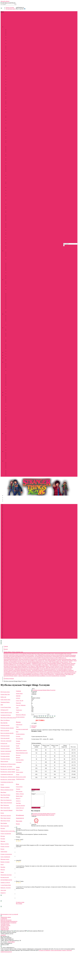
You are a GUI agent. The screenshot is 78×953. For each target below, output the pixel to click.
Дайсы (8, 393)
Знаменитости (4, 18)
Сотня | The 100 (19, 700)
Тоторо (9, 318)
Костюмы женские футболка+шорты (12, 71)
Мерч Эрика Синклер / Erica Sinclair (11, 201)
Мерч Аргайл (10, 182)
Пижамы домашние (12, 88)
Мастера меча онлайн (10, 323)
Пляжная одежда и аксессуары (7, 831)
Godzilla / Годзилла (12, 303)
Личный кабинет (5, 1)
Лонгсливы (10, 397)
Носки (8, 150)
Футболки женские (12, 47)
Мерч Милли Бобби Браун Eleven (8, 717)
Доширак (9, 465)
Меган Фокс (10, 356)
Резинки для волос (12, 215)
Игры (2, 17)
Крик (17, 731)
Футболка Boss (11, 470)
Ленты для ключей (12, 141)
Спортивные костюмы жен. (7, 774)
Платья (2, 784)
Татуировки (10, 165)
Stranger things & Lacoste (6, 712)
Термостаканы (10, 219)
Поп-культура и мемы (9, 461)
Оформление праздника (10, 237)
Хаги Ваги (18, 803)
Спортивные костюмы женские (11, 85)
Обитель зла (10, 307)
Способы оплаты (5, 924)
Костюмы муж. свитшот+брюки (8, 779)
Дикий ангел (10, 266)
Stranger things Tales (5, 694)
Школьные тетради (5, 859)
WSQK (9, 33)
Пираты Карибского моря (22, 752)
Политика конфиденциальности (9, 921)
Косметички (10, 374)
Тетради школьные (12, 363)
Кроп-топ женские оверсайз (7, 733)
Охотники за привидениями (11, 284)
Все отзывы (19, 903)
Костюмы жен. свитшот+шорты (8, 769)
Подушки (3, 838)
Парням (3, 21)
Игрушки (9, 136)
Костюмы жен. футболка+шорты (8, 764)
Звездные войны (11, 304)
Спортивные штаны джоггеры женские (12, 82)
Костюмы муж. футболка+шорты (8, 776)
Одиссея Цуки (10, 334)
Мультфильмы (7, 17)
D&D (9, 20)
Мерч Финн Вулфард (5, 795)
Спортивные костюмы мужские (11, 110)
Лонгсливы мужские (10, 99)
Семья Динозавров (12, 278)
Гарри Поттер (10, 300)
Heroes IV (18, 798)
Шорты (9, 430)
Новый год (10, 359)
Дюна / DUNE (10, 281)
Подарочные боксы (12, 382)
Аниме (15, 16)
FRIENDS (18, 695)
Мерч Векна (3, 792)
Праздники (11, 18)
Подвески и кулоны (12, 455)
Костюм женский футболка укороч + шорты (12, 68)
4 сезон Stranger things (9, 562)
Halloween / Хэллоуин (10, 248)
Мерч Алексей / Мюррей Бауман (11, 193)
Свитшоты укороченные (10, 422)
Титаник (18, 741)
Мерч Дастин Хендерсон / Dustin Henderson (12, 185)
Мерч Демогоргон (5, 805)
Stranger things (19, 693)
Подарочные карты (11, 8)
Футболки (9, 396)
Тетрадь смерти (11, 316)
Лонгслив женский (5, 738)
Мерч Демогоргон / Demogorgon (12, 188)
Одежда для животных (10, 152)
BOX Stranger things (12, 29)
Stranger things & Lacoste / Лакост (11, 95)
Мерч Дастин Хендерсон (6, 802)
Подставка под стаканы (11, 386)
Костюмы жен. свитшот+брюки (8, 771)
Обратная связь (5, 929)
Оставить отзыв (35, 789)
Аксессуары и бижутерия (10, 451)
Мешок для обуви (5, 843)
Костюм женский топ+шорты (11, 74)
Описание (34, 725)
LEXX (17, 712)
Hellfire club (10, 32)
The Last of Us (10, 351)
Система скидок (5, 928)
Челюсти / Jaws (11, 312)
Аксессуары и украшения (10, 132)
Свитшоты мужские (12, 101)
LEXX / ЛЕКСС (11, 263)
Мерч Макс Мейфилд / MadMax (12, 44)
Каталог (6, 649)
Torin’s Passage (10, 345)
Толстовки (9, 400)
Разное (18, 824)
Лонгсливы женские (10, 59)
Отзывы (33, 727)
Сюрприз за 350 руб (12, 242)
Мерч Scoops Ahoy (11, 206)
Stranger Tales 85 (11, 36)
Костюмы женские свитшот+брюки (12, 79)
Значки (9, 233)
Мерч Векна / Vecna (12, 169)
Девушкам (13, 20)
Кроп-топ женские (5, 730)
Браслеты (9, 452)
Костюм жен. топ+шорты (6, 766)
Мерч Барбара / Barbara (10, 605)
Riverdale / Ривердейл (9, 257)
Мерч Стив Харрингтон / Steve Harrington (12, 179)
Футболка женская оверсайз (11, 521)
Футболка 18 (10, 472)
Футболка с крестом (12, 474)
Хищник (9, 297)
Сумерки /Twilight (11, 311)
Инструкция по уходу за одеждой (9, 914)
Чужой (8, 299)
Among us (18, 800)
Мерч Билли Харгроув (6, 815)
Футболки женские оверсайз (7, 728)
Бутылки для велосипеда (10, 221)
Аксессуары (3, 890)
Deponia (9, 329)
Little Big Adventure (12, 344)
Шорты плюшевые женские (11, 540)
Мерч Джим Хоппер (5, 807)
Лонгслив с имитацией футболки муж (10, 144)
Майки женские (11, 146)
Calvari (8, 116)
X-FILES (18, 698)
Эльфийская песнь (11, 319)
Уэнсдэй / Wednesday (21, 705)
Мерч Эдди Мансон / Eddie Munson (12, 41)
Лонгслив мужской (5, 746)
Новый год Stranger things (10, 558)
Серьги (9, 457)
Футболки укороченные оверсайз (10, 428)
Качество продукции (6, 920)
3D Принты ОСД (11, 127)
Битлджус (9, 293)
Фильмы (10, 16)
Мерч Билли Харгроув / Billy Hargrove (11, 197)
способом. (3, 935)
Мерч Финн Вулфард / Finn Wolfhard (10, 172)
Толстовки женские (12, 65)
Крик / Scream (10, 282)
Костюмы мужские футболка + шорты (12, 104)
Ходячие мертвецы (12, 267)
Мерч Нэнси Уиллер (12, 149)
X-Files (8, 253)
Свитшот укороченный (6, 751)
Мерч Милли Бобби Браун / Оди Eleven (12, 38)
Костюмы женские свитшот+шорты (12, 77)
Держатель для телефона (10, 134)
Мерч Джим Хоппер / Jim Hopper (12, 191)
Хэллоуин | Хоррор (12, 360)
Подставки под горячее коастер (11, 156)
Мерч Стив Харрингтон (6, 800)
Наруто (9, 315)
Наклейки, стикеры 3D (10, 622)
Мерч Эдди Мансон (5, 720)
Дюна (17, 727)
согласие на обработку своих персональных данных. (53, 950)
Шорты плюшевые (12, 432)
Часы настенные (11, 168)
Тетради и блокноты (12, 223)
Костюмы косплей (11, 31)
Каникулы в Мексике (10, 273)
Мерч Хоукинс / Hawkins (11, 213)
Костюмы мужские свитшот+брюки (12, 107)
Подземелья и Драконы (10, 118)
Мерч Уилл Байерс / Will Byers (11, 592)
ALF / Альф (10, 264)
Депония (18, 789)
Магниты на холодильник (10, 231)
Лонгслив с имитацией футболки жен (10, 124)
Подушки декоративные (10, 235)
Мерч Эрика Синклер (5, 818)
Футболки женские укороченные (12, 49)
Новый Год (3, 892)
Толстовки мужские (12, 102)
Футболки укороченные (10, 424)
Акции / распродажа (12, 246)
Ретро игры (10, 469)
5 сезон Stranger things (9, 632)
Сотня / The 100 (11, 255)
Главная (6, 646)
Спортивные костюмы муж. (7, 782)
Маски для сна (10, 147)
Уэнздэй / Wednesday (9, 261)
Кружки (9, 217)
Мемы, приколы (11, 466)
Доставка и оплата (5, 925)
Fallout (8, 268)
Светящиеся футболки (10, 160)
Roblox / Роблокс (11, 347)
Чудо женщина (11, 301)
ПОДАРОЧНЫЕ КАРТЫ (10, 629)
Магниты (9, 378)
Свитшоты (9, 399)
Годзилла (18, 736)
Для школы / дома (8, 362)
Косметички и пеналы (10, 138)
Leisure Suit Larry (11, 340)
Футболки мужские (12, 97)
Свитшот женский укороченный (11, 63)
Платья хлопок (11, 417)
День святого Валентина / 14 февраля (11, 113)
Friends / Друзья (11, 252)
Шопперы (9, 211)
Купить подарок (10, 7)
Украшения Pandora (12, 167)
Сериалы (5, 16)
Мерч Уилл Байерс (5, 797)
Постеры (9, 158)
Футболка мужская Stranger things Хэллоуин (42, 815)
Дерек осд (9, 46)
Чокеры (9, 459)
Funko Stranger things (9, 607)
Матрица (9, 296)
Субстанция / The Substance (11, 309)
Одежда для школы (12, 380)
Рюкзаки (9, 216)
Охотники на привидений (22, 729)
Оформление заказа (6, 917)
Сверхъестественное (12, 277)
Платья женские (11, 87)
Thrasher (9, 463)
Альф (17, 707)
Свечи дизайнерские (10, 163)
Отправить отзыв (36, 807)
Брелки (9, 454)
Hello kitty (9, 353)
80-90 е (9, 462)
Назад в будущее (11, 305)
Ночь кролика (19, 791)
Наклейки (3, 867)
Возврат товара (5, 926)
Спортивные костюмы (10, 404)
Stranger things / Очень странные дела (9, 27)
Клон (8, 275)
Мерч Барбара (4, 823)
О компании (4, 918)
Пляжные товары (11, 154)
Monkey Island (10, 333)
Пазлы (8, 226)
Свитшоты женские (12, 61)
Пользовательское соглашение (8, 922)
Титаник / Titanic (11, 294)
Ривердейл (18, 703)
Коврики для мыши (12, 224)
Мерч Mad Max (4, 722)
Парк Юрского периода (10, 287)
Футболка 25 (10, 473)
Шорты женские (11, 92)
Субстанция (18, 762)
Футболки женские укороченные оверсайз (12, 53)
